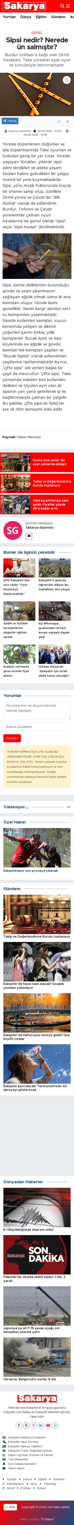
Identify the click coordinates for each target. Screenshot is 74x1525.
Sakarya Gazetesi (19, 131)
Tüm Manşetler (18, 1459)
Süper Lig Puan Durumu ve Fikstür (30, 1455)
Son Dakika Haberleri (22, 1464)
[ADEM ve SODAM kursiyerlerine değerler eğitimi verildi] (19, 610)
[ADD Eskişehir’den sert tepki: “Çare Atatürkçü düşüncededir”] (19, 567)
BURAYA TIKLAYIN (20, 761)
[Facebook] (19, 1425)
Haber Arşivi (16, 1468)
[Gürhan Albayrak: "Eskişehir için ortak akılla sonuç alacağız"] (55, 654)
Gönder (12, 738)
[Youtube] (48, 1425)
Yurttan (9, 17)
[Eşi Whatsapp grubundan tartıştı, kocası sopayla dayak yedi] (55, 610)
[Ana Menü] (68, 6)
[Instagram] (33, 1425)
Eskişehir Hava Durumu (23, 1441)
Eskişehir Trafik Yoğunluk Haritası (30, 1450)
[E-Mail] (29, 536)
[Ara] (62, 6)
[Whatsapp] (55, 1425)
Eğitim (41, 17)
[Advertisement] (37, 1136)
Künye (41, 1488)
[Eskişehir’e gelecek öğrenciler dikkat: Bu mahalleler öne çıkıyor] (55, 567)
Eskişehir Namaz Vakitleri (25, 1446)
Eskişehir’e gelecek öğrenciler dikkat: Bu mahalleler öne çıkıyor (54, 585)
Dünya (25, 17)
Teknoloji (50, 1483)
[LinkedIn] (40, 1425)
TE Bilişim (47, 1519)
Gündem (58, 17)
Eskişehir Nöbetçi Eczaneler (27, 1437)
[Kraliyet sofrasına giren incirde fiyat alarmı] (19, 654)
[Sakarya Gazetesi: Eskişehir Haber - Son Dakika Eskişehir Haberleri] (24, 6)
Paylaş (12, 120)
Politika (26, 1488)
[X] (26, 1425)
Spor (34, 1483)
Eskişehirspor (15, 1483)
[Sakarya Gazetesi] (12, 530)
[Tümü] (69, 807)
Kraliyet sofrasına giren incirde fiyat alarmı (16, 671)
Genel (37, 32)
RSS (12, 1507)
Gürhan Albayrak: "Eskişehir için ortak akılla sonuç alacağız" (54, 671)
